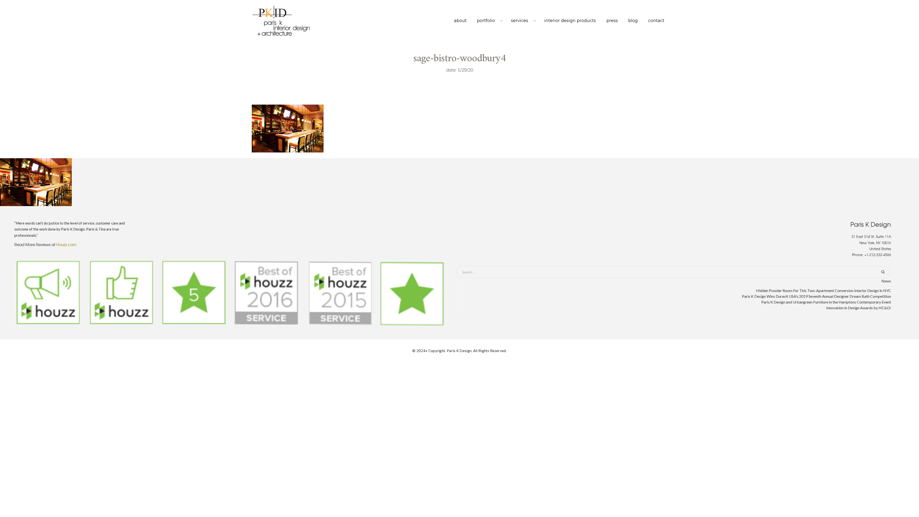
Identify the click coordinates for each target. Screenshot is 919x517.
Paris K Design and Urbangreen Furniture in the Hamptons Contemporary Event (826, 302)
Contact (656, 20)
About (460, 20)
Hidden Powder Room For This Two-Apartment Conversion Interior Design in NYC (823, 290)
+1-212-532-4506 (877, 254)
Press (612, 20)
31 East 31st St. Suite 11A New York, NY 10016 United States (871, 242)
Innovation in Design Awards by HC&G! (858, 307)
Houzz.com (66, 244)
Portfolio (486, 20)
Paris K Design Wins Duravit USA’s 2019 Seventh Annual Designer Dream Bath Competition (816, 296)
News (886, 281)
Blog (633, 20)
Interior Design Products (570, 20)
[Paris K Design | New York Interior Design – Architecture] (281, 21)
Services (519, 20)
